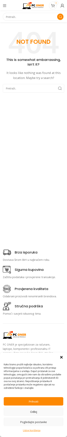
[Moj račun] (62, 5)
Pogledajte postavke (33, 422)
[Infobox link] (20, 252)
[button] (61, 357)
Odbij (33, 412)
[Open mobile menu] (4, 5)
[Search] (60, 17)
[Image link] (15, 334)
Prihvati (33, 401)
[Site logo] (33, 5)
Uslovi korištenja (31, 430)
